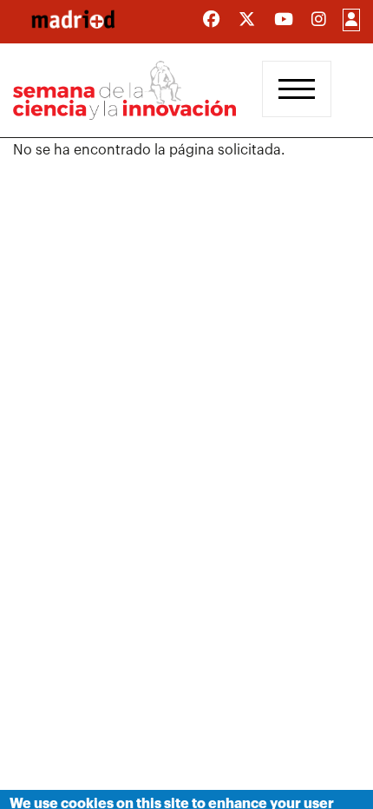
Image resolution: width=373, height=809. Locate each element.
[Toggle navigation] (296, 89)
